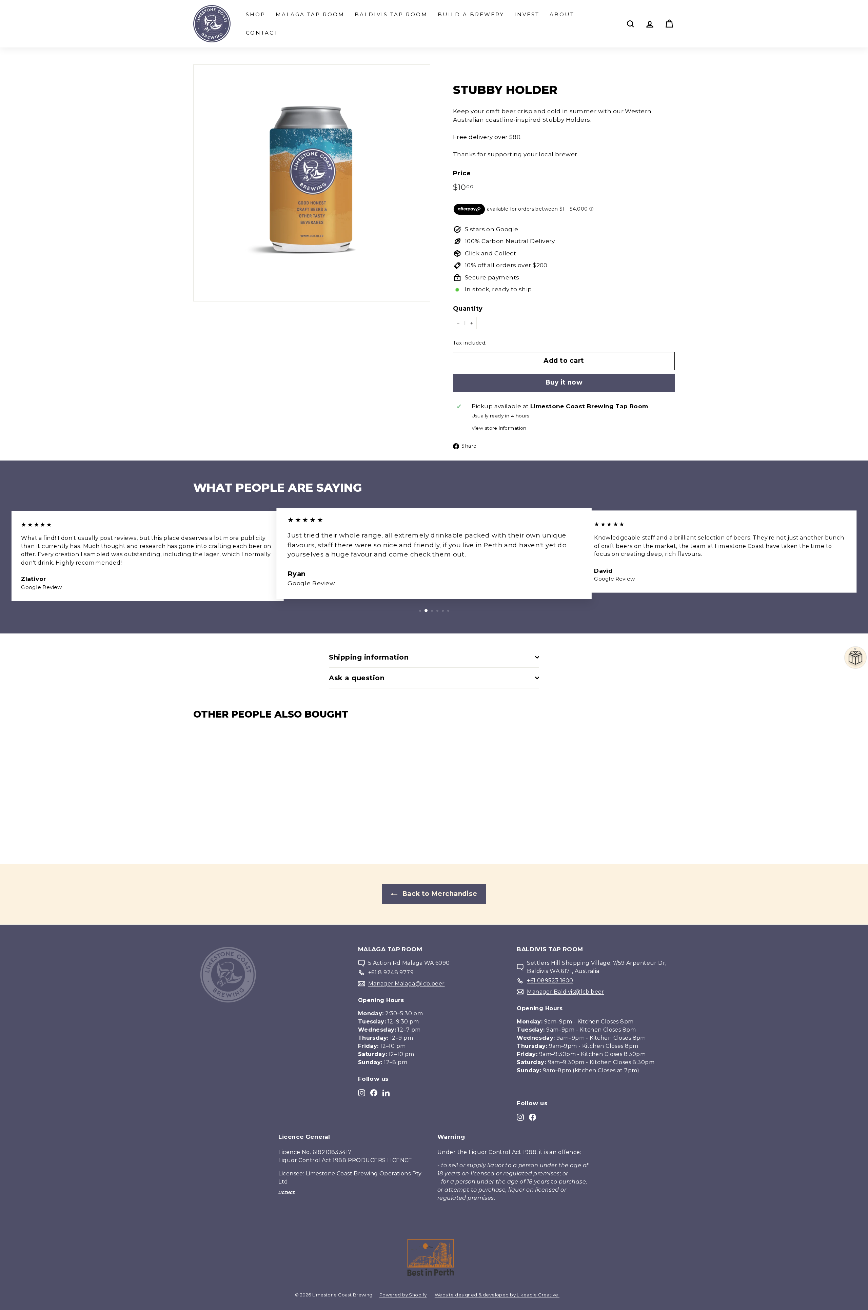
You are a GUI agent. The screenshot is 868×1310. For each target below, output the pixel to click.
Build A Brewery (471, 14)
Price (462, 173)
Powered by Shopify (403, 1294)
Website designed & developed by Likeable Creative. (497, 1294)
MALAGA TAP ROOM (310, 14)
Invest (526, 14)
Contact (262, 33)
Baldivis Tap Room (391, 14)
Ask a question (356, 678)
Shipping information (369, 657)
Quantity (467, 308)
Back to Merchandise (438, 894)
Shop (255, 14)
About (562, 14)
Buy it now (564, 382)
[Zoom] (312, 183)
